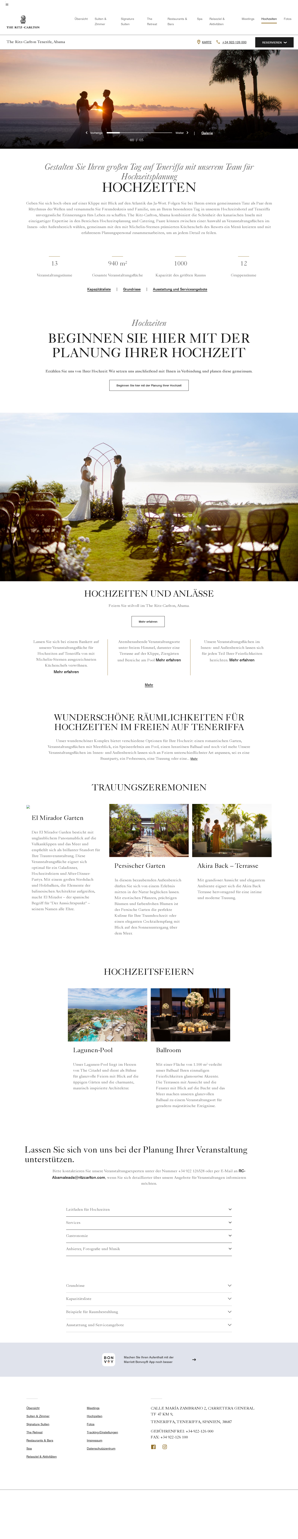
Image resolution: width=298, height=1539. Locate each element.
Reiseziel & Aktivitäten (41, 1456)
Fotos (287, 19)
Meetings (248, 19)
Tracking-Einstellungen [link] (102, 1432)
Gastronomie (77, 1236)
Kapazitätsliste (99, 289)
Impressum (94, 1440)
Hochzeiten (269, 19)
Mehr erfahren (148, 621)
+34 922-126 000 (234, 42)
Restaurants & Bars (39, 1440)
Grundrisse (132, 289)
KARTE (207, 42)
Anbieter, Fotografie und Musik (93, 1249)
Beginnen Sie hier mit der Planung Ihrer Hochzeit (149, 385)
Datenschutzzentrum (101, 1448)
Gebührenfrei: (182, 1432)
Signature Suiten (37, 1424)
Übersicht (81, 19)
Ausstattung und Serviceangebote (180, 289)
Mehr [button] (149, 685)
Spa (199, 19)
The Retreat (34, 1432)
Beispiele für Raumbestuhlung (92, 1312)
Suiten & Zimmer (38, 1416)
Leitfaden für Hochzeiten (88, 1210)
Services (73, 1223)
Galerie (207, 133)
